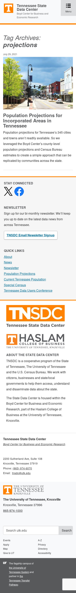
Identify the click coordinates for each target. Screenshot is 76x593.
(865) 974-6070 (22, 468)
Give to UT (8, 553)
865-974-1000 (13, 510)
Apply (6, 544)
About (8, 256)
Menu (70, 8)
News (8, 262)
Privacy (42, 544)
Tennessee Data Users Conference (28, 290)
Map (5, 548)
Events (6, 540)
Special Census (15, 285)
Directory (43, 548)
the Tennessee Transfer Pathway (19, 580)
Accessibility (44, 553)
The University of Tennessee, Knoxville (7, 12)
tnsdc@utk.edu (21, 473)
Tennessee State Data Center (32, 7)
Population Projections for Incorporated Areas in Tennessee (32, 120)
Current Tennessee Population (25, 279)
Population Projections (19, 273)
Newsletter (11, 268)
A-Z (40, 540)
